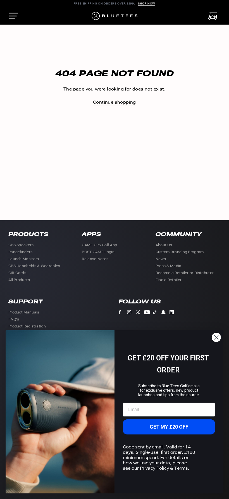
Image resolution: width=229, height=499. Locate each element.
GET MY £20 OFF (169, 427)
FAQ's (13, 319)
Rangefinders (20, 252)
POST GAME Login (98, 252)
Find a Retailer (169, 280)
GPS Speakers (21, 245)
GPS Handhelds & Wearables (34, 266)
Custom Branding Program (180, 252)
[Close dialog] (216, 337)
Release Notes (95, 259)
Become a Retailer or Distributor (185, 273)
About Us (164, 245)
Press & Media (169, 266)
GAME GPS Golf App (99, 245)
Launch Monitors (23, 259)
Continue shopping (114, 102)
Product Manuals (23, 312)
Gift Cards (17, 273)
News (161, 259)
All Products (19, 280)
